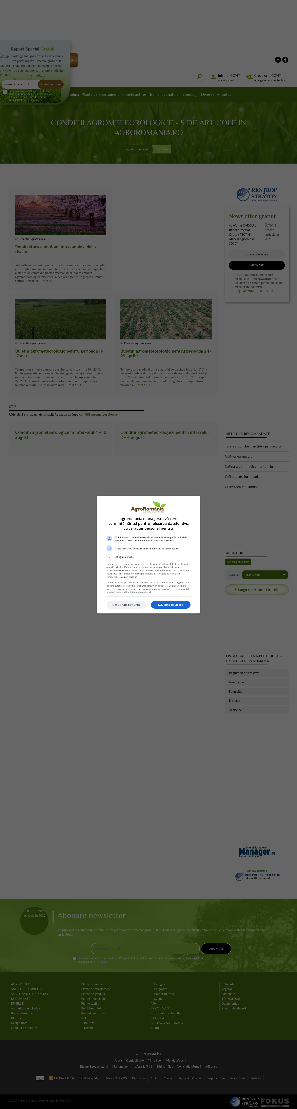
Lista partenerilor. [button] (128, 577)
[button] (148, 557)
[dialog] (148, 554)
